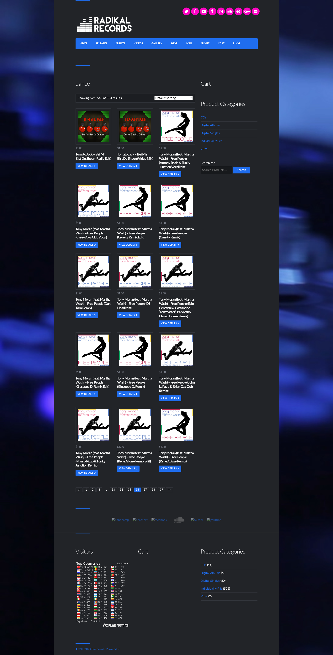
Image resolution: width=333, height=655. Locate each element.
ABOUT (204, 43)
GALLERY (156, 43)
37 (145, 490)
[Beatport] (140, 520)
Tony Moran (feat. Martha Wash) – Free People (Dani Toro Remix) (93, 304)
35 (129, 490)
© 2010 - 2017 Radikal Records (90, 649)
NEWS (83, 43)
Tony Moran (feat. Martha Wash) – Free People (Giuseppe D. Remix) (134, 383)
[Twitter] (186, 11)
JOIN (189, 43)
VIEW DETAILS (85, 166)
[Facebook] (195, 11)
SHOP (174, 43)
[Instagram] (221, 11)
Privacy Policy (113, 649)
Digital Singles (210, 133)
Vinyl (204, 148)
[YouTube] (204, 11)
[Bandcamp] (120, 520)
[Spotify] (256, 11)
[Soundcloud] (230, 11)
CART (221, 43)
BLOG (236, 43)
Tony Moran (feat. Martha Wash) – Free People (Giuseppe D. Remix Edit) (93, 383)
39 (161, 490)
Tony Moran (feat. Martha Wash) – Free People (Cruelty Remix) (176, 233)
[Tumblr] (212, 11)
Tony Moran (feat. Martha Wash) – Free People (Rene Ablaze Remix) (176, 457)
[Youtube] (214, 520)
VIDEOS (138, 43)
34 (121, 490)
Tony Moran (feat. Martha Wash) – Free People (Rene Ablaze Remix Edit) (134, 457)
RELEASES (101, 43)
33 (113, 490)
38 (153, 490)
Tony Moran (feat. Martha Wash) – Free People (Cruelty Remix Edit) (134, 233)
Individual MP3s (211, 141)
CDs (203, 117)
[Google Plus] (247, 11)
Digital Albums (210, 125)
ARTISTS (120, 43)
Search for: (208, 163)
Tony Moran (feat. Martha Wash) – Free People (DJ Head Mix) (134, 304)
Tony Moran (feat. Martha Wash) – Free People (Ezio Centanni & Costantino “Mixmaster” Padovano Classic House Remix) (176, 308)
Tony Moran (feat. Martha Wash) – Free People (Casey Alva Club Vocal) (93, 233)
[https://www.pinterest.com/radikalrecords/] (238, 11)
